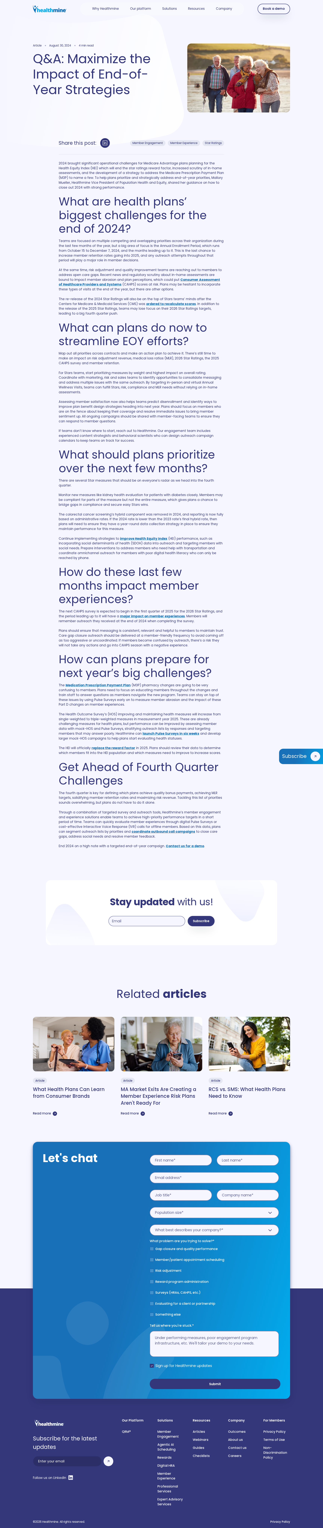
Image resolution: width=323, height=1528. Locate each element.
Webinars (200, 1439)
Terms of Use (274, 1439)
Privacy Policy (274, 1431)
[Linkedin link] (105, 143)
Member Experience (166, 1476)
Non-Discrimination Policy (275, 1453)
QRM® (126, 1431)
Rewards (164, 1457)
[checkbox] (214, 1283)
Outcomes (237, 1431)
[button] (105, 9)
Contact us (237, 1448)
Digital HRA (166, 1465)
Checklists (201, 1456)
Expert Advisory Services (170, 1501)
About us (235, 1439)
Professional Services (167, 1489)
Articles (199, 1431)
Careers (235, 1456)
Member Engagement (168, 1434)
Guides (198, 1448)
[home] (50, 8)
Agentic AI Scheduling (166, 1447)
